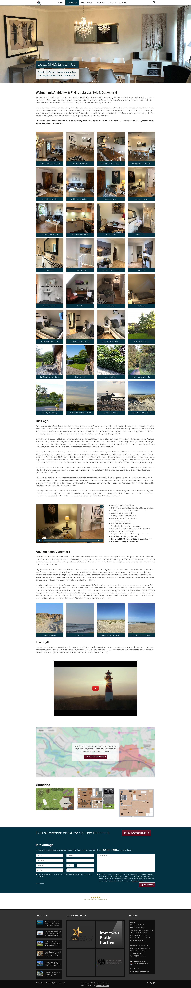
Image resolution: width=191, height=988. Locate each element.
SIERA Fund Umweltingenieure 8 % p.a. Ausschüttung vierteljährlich (53, 933)
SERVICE (112, 3)
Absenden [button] (148, 884)
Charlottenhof (69, 483)
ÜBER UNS (100, 3)
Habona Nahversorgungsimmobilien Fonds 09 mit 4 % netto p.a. (53, 964)
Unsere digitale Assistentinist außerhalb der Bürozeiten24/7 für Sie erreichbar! (140, 951)
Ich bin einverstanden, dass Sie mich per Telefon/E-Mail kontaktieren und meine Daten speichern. (65, 875)
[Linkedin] (154, 983)
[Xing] (151, 983)
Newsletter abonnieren (140, 964)
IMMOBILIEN (72, 3)
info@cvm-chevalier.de (143, 938)
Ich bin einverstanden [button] (95, 756)
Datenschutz (98, 983)
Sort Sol (135, 462)
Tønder (76, 559)
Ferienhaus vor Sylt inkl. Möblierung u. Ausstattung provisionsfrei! (53, 953)
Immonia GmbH (59, 983)
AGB (91, 983)
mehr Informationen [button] (135, 832)
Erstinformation (135, 969)
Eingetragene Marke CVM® (139, 971)
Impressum (85, 983)
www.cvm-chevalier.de (137, 940)
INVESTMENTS (86, 3)
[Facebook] (148, 983)
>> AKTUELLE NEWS (139, 961)
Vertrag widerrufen (102, 985)
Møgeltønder (87, 559)
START (60, 3)
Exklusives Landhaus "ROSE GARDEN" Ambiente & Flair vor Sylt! (52, 943)
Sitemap (106, 983)
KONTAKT (123, 3)
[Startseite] (44, 2)
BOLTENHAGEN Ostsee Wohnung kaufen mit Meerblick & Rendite (52, 923)
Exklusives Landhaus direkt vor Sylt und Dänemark (53, 974)
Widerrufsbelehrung (88, 985)
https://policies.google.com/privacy (98, 751)
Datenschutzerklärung (138, 881)
